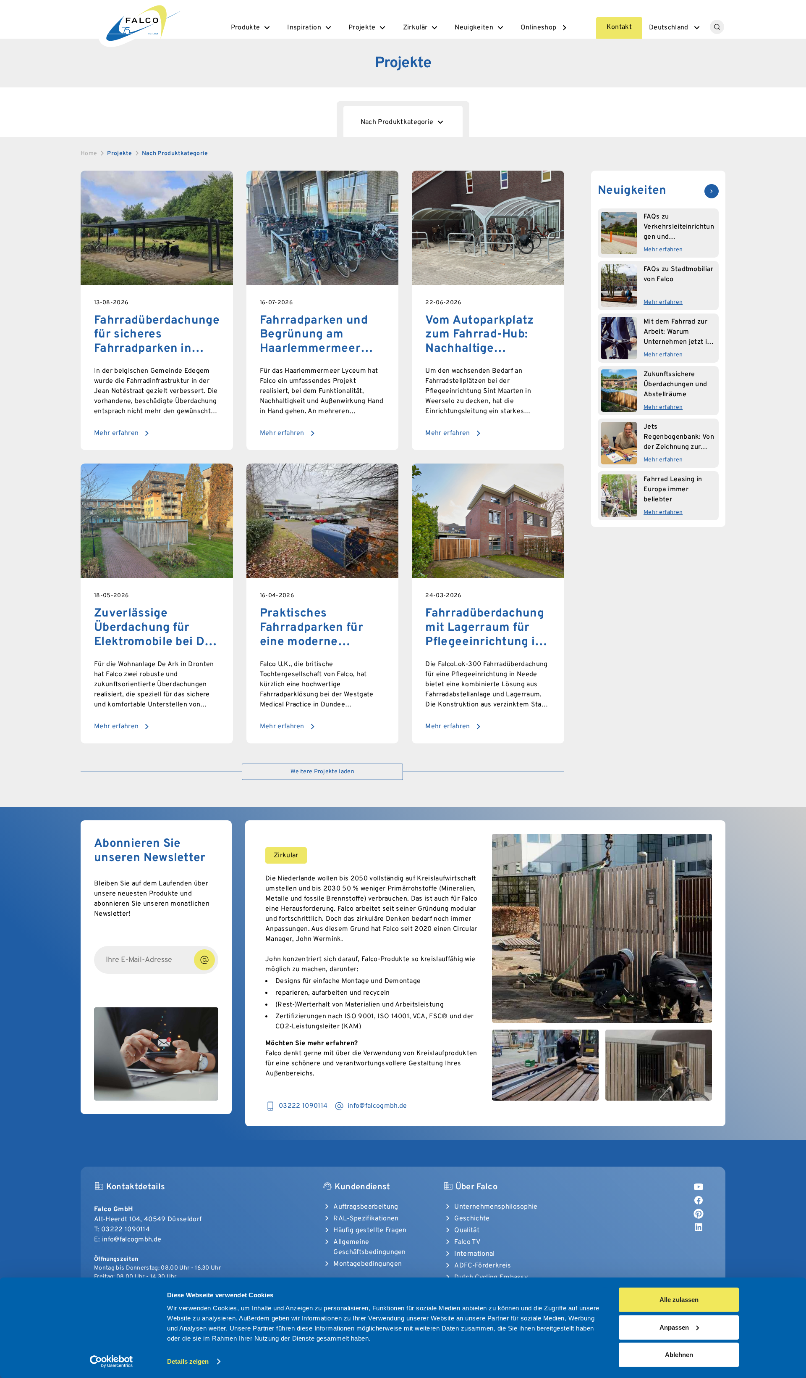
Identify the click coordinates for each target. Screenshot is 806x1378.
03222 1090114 (125, 1229)
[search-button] (717, 27)
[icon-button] (711, 191)
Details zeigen (188, 1361)
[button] (251, 28)
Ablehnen (679, 1354)
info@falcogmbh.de (131, 1240)
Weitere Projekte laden (322, 771)
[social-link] (698, 1187)
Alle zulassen (679, 1299)
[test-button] (204, 959)
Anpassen (674, 1327)
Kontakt (619, 27)
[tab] (403, 121)
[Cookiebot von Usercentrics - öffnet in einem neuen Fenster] (111, 1361)
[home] (142, 22)
